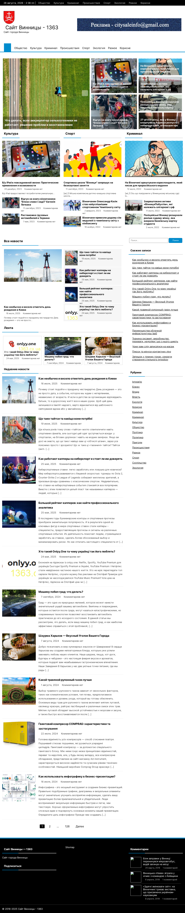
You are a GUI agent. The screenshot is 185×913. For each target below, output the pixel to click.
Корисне (145, 2)
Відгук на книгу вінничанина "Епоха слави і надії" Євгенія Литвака (110, 122)
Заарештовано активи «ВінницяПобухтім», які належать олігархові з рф (155, 86)
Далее (80, 826)
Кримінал (137, 412)
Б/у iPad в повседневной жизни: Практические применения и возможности (112, 86)
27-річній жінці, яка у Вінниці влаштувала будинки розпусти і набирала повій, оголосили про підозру (159, 124)
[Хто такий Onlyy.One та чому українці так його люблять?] (71, 318)
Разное (133, 2)
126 (67, 826)
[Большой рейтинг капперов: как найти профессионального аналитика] (71, 300)
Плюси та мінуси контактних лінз (151, 351)
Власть (136, 396)
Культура (59, 2)
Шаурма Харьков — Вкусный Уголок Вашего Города (102, 358)
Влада (135, 391)
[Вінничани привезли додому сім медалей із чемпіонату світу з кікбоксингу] (72, 226)
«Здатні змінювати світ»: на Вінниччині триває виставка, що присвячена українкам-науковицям (159, 891)
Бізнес (136, 386)
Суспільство (139, 462)
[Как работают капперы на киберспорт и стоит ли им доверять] (71, 282)
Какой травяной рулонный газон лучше (65, 679)
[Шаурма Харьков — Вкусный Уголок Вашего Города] (103, 346)
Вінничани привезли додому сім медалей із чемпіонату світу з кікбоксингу (101, 220)
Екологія (137, 401)
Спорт (107, 2)
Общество (44, 2)
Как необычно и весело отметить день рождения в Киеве (77, 378)
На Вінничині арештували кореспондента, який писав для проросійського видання (159, 68)
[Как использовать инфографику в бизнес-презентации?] (19, 800)
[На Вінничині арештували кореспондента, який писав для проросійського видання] (154, 176)
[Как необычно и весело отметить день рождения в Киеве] (33, 280)
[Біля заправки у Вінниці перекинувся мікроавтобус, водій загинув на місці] (135, 862)
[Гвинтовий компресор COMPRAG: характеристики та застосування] (19, 747)
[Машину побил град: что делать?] (63, 346)
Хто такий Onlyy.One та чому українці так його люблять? (96, 308)
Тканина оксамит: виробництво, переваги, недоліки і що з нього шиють (155, 340)
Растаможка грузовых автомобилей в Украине (35, 216)
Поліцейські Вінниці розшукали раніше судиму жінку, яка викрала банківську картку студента (159, 106)
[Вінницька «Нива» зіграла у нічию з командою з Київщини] (135, 877)
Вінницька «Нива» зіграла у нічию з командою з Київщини (160, 874)
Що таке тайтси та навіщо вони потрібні (95, 253)
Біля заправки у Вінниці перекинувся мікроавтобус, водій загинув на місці (159, 861)
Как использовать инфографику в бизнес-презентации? (76, 776)
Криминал (73, 2)
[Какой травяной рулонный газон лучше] (19, 703)
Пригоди (137, 442)
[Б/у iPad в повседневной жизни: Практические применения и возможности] (31, 176)
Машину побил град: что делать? (60, 591)
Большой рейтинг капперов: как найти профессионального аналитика (96, 293)
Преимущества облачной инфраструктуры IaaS (147, 332)
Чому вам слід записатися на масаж (153, 346)
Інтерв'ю (137, 381)
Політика (137, 432)
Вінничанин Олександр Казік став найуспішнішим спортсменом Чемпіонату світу (101, 204)
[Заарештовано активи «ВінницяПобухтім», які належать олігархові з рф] (133, 209)
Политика (137, 437)
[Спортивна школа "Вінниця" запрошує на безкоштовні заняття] (92, 176)
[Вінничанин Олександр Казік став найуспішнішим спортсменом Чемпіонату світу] (72, 209)
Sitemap (69, 847)
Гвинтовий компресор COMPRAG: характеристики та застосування (151, 316)
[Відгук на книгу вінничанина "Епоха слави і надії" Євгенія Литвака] (11, 207)
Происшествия (91, 2)
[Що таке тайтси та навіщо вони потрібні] (71, 264)
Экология (119, 2)
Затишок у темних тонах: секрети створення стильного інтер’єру (152, 358)
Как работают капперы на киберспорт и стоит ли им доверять (95, 273)
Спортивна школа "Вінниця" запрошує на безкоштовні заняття (88, 184)
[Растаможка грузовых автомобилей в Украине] (11, 223)
